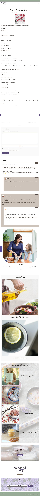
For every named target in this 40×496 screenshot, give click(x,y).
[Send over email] (1, 251)
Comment (4, 133)
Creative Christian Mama (9, 164)
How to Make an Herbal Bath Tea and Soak (29, 394)
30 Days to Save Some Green (32, 122)
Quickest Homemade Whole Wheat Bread (32, 100)
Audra (6, 195)
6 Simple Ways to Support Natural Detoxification (20, 358)
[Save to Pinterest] (1, 249)
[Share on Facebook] (1, 247)
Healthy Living (18, 316)
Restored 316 (37, 494)
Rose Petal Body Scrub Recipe (29, 413)
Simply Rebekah (9, 94)
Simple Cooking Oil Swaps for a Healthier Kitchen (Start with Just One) (20, 317)
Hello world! (15, 105)
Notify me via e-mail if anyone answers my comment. (11, 150)
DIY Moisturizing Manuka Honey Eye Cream (29, 432)
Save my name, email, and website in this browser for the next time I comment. (14, 148)
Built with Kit (20, 488)
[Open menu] (38, 3)
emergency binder (6, 84)
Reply (36, 177)
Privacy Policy (3, 493)
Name (3, 146)
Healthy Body (17, 357)
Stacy (8, 178)
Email (22, 146)
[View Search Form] (1, 0)
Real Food (22, 316)
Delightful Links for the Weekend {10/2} (7, 100)
